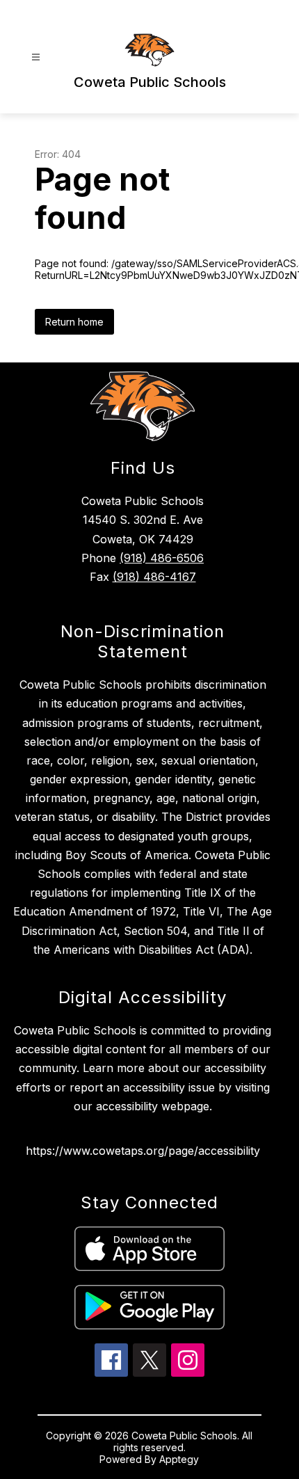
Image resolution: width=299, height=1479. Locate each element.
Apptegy (179, 1459)
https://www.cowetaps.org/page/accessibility (143, 1151)
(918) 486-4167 (154, 577)
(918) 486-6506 (162, 558)
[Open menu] (36, 57)
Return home (74, 322)
